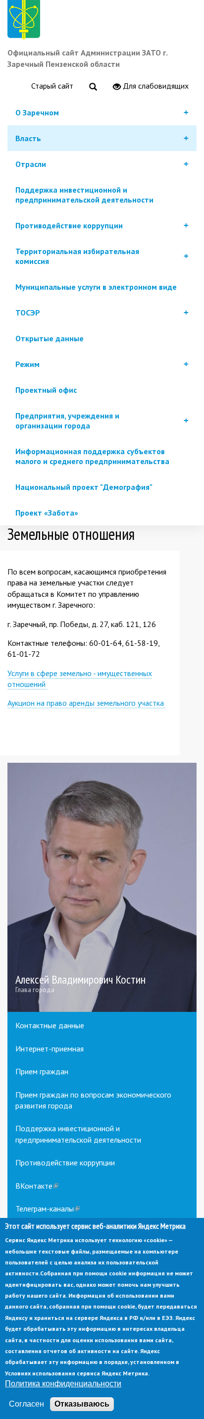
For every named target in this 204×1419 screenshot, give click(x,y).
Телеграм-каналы (47, 1208)
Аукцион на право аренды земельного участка (86, 703)
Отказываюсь (81, 1404)
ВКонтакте (36, 1186)
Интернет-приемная (49, 1048)
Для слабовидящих (155, 86)
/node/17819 (102, 887)
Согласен (26, 1404)
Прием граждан (41, 1071)
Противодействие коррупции (65, 1162)
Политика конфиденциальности (63, 1383)
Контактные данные (49, 1025)
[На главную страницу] (25, 21)
